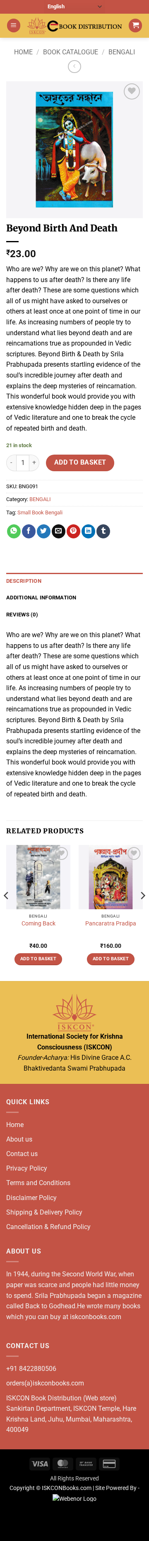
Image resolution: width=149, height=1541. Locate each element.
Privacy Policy (26, 1168)
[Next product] (74, 66)
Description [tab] (23, 581)
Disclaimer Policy (31, 1198)
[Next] (142, 912)
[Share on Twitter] (43, 531)
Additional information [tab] (41, 597)
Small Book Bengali (39, 512)
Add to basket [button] (38, 959)
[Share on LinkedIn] (88, 531)
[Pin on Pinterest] (73, 531)
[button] (13, 25)
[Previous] (7, 912)
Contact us (22, 1154)
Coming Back (38, 923)
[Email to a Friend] (58, 531)
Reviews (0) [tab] (22, 614)
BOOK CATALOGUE (70, 52)
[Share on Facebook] (29, 531)
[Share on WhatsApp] (14, 531)
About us (19, 1139)
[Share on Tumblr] (103, 531)
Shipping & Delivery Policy (44, 1212)
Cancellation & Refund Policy (48, 1227)
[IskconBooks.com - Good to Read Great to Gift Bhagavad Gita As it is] (74, 25)
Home (23, 52)
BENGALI (121, 52)
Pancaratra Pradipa (110, 923)
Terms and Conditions (38, 1183)
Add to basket (80, 462)
